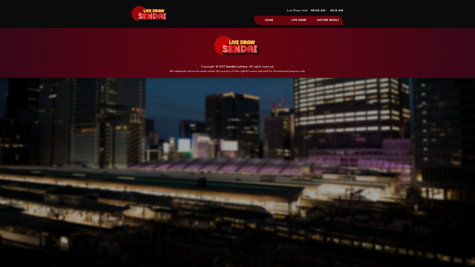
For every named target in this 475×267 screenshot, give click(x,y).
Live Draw (298, 20)
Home (269, 20)
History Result (328, 20)
